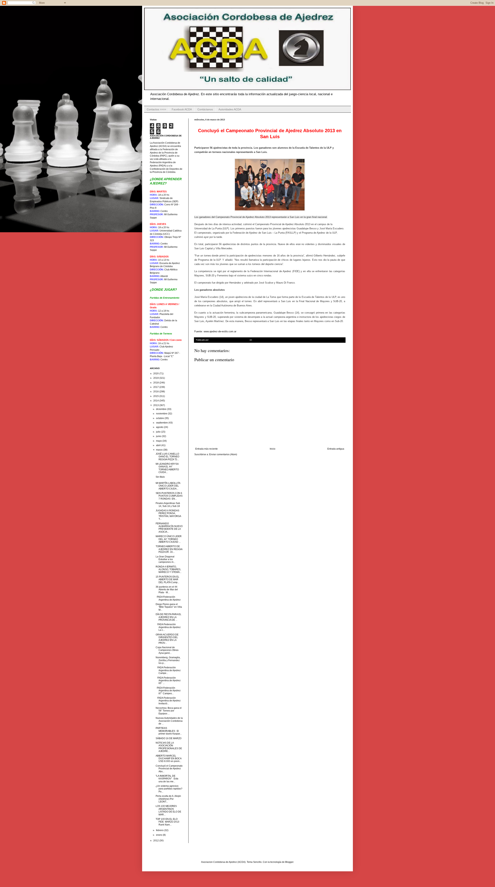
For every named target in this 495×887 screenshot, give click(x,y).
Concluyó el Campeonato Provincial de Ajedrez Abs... (169, 768)
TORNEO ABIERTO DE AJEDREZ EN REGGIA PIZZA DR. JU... (169, 549)
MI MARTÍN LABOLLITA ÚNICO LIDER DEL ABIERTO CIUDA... (168, 486)
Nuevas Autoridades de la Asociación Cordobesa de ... (169, 721)
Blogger (289, 862)
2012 (156, 840)
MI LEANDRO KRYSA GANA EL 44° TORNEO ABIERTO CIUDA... (167, 468)
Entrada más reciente (206, 448)
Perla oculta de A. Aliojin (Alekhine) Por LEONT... (168, 799)
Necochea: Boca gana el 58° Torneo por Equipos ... (169, 711)
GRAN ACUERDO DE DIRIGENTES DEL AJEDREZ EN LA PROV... (167, 638)
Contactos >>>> (156, 109)
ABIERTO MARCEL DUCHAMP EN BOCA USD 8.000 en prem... (168, 758)
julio (158, 431)
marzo (159, 449)
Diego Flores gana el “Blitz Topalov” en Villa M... (169, 607)
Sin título (160, 477)
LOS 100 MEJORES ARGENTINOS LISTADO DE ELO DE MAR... (168, 810)
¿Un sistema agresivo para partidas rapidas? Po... (169, 789)
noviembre (162, 413)
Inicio (272, 448)
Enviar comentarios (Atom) (223, 454)
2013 (156, 405)
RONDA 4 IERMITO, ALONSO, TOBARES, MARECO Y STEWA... (168, 569)
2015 (156, 396)
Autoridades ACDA (229, 109)
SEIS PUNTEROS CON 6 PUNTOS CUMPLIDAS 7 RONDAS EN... (169, 496)
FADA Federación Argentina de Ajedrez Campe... (168, 670)
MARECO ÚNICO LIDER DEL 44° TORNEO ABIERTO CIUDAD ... (169, 539)
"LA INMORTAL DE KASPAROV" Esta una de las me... (167, 779)
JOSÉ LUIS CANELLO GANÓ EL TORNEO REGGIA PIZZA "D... (167, 456)
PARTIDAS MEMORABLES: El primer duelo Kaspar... (169, 731)
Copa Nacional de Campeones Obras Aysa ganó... (167, 650)
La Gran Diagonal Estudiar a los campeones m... (165, 559)
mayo (159, 441)
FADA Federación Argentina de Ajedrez (168, 598)
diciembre (161, 409)
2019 (156, 378)
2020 (156, 373)
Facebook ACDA (182, 109)
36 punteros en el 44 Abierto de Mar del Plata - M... (167, 589)
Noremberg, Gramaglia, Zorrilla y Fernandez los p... (168, 660)
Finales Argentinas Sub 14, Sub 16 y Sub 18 (168, 504)
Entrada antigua (335, 448)
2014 (156, 400)
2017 (156, 387)
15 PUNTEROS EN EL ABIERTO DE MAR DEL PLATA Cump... (167, 579)
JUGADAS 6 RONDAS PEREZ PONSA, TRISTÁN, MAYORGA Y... (168, 514)
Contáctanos (205, 109)
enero (159, 835)
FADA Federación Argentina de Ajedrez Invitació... (168, 701)
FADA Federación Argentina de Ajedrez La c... (168, 627)
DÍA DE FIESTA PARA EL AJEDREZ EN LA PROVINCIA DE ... (168, 617)
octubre (160, 418)
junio (159, 436)
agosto (160, 427)
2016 (156, 391)
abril (158, 445)
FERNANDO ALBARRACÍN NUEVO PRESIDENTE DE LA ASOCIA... (169, 527)
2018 (156, 382)
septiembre (162, 422)
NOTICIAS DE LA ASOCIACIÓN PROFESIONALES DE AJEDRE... (169, 746)
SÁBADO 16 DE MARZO (169, 738)
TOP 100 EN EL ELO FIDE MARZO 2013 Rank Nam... (167, 822)
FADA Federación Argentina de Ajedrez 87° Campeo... (168, 690)
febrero (160, 830)
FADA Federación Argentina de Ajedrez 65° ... (168, 680)
